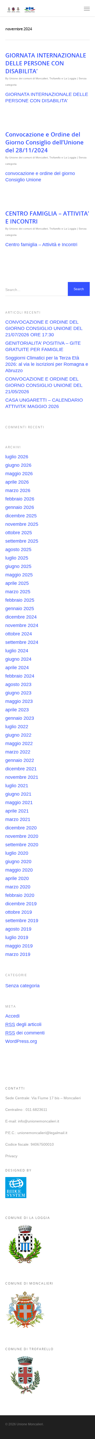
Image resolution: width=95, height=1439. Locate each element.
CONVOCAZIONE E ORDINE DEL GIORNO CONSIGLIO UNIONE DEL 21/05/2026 (43, 385)
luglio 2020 (16, 853)
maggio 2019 (19, 946)
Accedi (12, 1016)
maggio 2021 (19, 802)
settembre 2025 (21, 541)
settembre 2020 (21, 844)
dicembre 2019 (21, 903)
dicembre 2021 (21, 768)
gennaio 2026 (19, 507)
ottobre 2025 (18, 532)
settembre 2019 (21, 920)
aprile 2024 (17, 667)
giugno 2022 (18, 735)
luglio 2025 (16, 558)
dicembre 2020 (21, 827)
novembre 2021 (21, 777)
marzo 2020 (17, 886)
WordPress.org (21, 1041)
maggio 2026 (19, 473)
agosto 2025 (18, 549)
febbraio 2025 (19, 600)
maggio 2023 (19, 701)
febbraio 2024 (19, 676)
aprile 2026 (17, 482)
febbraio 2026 (19, 499)
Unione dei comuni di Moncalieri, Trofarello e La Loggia (42, 78)
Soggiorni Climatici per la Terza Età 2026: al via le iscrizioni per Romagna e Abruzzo (46, 364)
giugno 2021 (18, 794)
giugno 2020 (18, 861)
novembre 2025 (21, 524)
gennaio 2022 (19, 760)
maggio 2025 (19, 574)
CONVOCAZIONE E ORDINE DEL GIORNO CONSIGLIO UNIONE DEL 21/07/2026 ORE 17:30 (43, 328)
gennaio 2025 (19, 608)
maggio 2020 (19, 870)
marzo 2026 (17, 490)
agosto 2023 (18, 684)
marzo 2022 (17, 752)
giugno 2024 (18, 659)
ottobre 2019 (18, 912)
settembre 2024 (21, 642)
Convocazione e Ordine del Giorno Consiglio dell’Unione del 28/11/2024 (44, 142)
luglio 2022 (16, 726)
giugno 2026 (18, 465)
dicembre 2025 (21, 515)
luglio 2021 (16, 785)
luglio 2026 (16, 456)
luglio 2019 (16, 937)
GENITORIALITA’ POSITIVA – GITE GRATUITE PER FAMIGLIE (43, 346)
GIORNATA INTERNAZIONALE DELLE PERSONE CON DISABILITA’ (45, 63)
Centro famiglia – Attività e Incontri (41, 244)
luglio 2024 (16, 650)
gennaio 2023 (19, 718)
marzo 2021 (17, 819)
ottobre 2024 (18, 633)
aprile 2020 (17, 878)
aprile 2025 (17, 583)
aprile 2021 (17, 811)
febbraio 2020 (19, 895)
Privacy (11, 1156)
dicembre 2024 (21, 617)
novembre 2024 (21, 625)
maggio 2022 (19, 743)
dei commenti (25, 1033)
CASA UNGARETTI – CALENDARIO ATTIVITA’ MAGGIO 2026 (44, 403)
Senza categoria (22, 985)
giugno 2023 (18, 693)
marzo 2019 (17, 954)
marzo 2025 (17, 591)
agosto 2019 (18, 929)
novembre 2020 (21, 836)
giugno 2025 (18, 566)
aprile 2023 (17, 709)
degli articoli (23, 1024)
